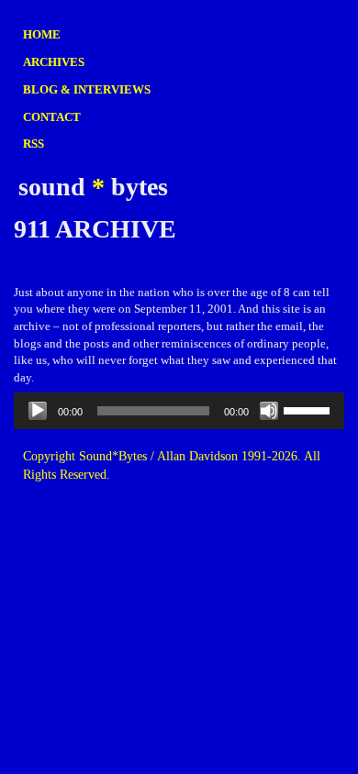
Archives (53, 62)
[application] (179, 411)
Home (42, 34)
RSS (33, 143)
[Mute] (269, 411)
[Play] (37, 411)
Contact (52, 117)
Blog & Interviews (87, 89)
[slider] (309, 409)
